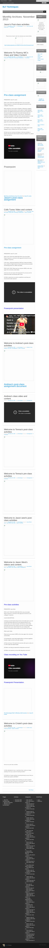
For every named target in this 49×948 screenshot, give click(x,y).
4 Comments (27, 57)
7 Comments (11, 27)
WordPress (40, 801)
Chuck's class (29, 824)
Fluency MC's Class (30, 848)
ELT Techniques (10, 7)
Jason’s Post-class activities (16, 24)
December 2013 (18, 799)
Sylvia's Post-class (30, 927)
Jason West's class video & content (13, 567)
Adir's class (28, 799)
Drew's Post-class (29, 845)
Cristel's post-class (7, 728)
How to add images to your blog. (41, 129)
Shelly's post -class (30, 914)
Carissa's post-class (30, 815)
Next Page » (31, 789)
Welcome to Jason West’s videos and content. (15, 563)
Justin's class (29, 876)
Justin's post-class (30, 880)
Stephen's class (29, 917)
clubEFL (10, 0)
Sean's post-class (29, 909)
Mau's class (28, 889)
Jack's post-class (29, 861)
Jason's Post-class (30, 881)
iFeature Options (4, 0)
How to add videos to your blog (40, 116)
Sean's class (28, 905)
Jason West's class (30, 862)
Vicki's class (28, 936)
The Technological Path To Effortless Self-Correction (15, 712)
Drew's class (28, 842)
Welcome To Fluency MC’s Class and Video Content (16, 54)
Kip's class (28, 884)
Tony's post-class (29, 933)
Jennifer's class (29, 870)
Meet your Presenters (8, 802)
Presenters (28, 904)
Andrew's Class (29, 347)
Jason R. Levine (27, 196)
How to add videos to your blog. (40, 111)
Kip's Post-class (29, 887)
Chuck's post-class (30, 827)
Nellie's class (28, 894)
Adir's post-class (29, 803)
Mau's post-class (29, 893)
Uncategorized (14, 348)
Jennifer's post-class (30, 873)
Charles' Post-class (30, 821)
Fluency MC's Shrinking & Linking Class (16, 57)
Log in (39, 799)
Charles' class (29, 817)
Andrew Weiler (41, 165)
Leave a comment (28, 212)
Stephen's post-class (30, 921)
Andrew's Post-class (8, 348)
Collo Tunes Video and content (18, 209)
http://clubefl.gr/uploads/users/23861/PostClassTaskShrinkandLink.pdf (18, 45)
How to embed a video (41, 125)
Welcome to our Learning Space (41, 157)
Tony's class (28, 930)
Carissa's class (29, 811)
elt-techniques (20, 26)
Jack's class (28, 857)
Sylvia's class (29, 923)
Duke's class (28, 847)
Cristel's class (29, 727)
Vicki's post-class (29, 940)
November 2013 (18, 801)
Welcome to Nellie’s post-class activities (41, 162)
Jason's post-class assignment (13, 198)
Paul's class (28, 900)
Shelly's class (29, 910)
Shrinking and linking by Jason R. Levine (13, 196)
